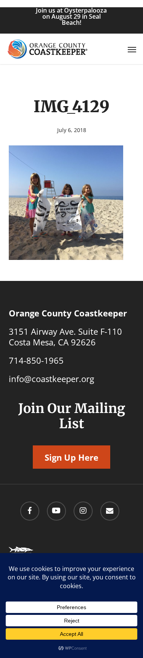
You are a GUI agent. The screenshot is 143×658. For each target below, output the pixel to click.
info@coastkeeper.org (51, 378)
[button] (132, 49)
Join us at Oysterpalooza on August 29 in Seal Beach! (71, 16)
